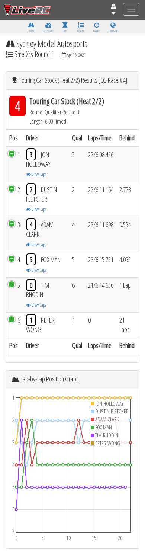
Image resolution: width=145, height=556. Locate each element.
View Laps (38, 174)
